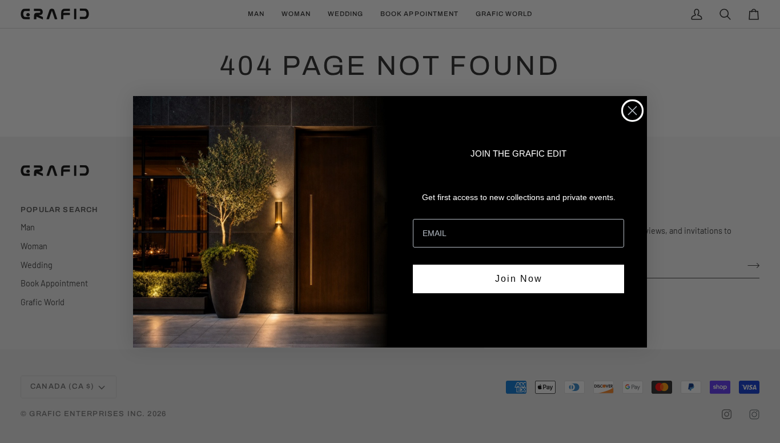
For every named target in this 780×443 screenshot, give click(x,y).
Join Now (518, 279)
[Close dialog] (632, 111)
